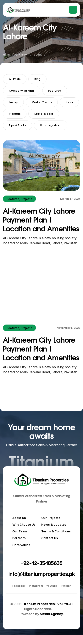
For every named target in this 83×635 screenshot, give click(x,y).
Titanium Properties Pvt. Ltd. (45, 604)
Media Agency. (52, 614)
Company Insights (21, 90)
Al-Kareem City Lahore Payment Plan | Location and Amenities (41, 219)
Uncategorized (50, 125)
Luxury (13, 102)
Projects (14, 114)
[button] (41, 563)
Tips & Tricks (17, 125)
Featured (54, 90)
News (69, 102)
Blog (37, 79)
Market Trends (42, 102)
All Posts (14, 79)
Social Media (43, 114)
